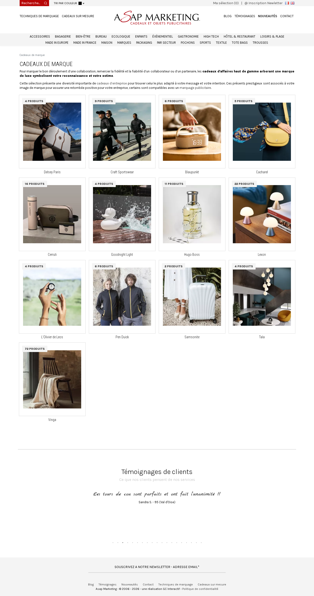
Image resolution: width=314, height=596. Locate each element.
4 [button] (127, 542)
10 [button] (157, 542)
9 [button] (152, 542)
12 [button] (166, 542)
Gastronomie (188, 36)
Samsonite (191, 337)
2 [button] (117, 542)
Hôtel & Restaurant (239, 36)
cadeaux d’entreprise (112, 83)
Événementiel (162, 36)
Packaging (144, 42)
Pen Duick (122, 337)
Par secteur (166, 42)
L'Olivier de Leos (52, 337)
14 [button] (176, 542)
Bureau (101, 36)
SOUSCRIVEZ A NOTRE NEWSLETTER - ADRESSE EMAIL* (157, 567)
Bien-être (83, 36)
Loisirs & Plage (272, 36)
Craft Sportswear (122, 172)
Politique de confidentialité (200, 589)
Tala (262, 337)
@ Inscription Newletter (264, 3)
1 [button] (112, 542)
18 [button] (196, 542)
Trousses (260, 42)
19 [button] (201, 542)
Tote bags (240, 42)
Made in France (84, 42)
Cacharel (262, 172)
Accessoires (40, 36)
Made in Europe (56, 42)
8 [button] (147, 542)
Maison (106, 42)
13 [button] (171, 542)
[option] (157, 499)
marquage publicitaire (195, 88)
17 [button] (191, 542)
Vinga (52, 420)
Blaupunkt (192, 172)
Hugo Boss (192, 255)
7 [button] (142, 542)
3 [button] (122, 542)
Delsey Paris (52, 172)
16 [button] (186, 542)
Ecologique (121, 36)
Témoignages (245, 16)
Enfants (141, 36)
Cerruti (52, 255)
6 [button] (137, 542)
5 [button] (132, 542)
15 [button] (181, 542)
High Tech (211, 36)
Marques (124, 42)
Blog (228, 16)
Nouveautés (267, 16)
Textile (221, 42)
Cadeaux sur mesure (78, 16)
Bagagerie (63, 36)
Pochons (188, 42)
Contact (287, 16)
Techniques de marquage (39, 16)
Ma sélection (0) (226, 3)
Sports (205, 42)
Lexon (262, 255)
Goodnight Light (122, 255)
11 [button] (161, 542)
